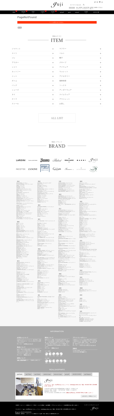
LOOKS (43, 11)
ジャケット (79, 8)
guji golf (62, 12)
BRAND (23, 11)
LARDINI (80, 7)
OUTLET (95, 12)
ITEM (33, 11)
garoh (69, 12)
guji (77, 7)
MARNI (95, 7)
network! (77, 12)
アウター (100, 7)
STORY (53, 11)
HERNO (92, 7)
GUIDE (86, 11)
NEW (14, 12)
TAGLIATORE (86, 7)
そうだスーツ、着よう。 (88, 8)
